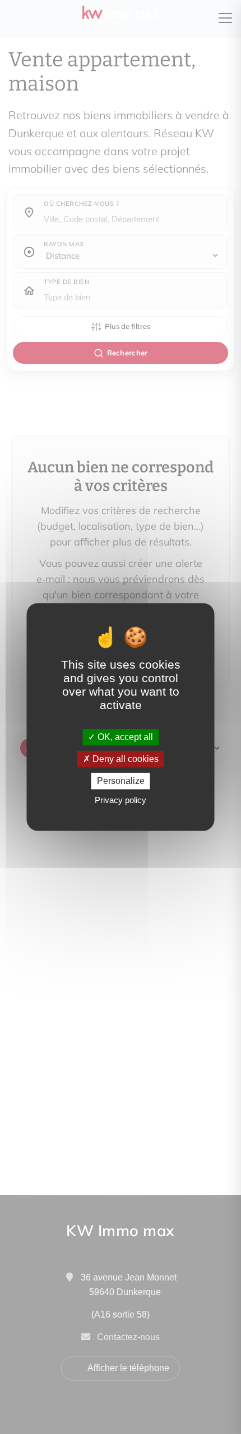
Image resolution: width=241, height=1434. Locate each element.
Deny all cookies (124, 759)
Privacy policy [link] (120, 800)
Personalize (121, 781)
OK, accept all (124, 737)
